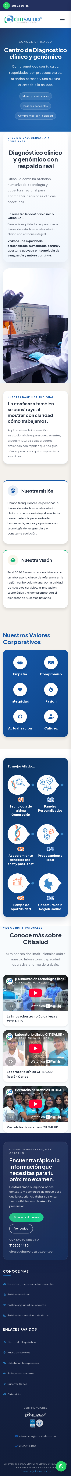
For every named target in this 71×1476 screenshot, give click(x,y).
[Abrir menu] (62, 19)
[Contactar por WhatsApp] (61, 1466)
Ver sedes (21, 1228)
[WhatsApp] (6, 5)
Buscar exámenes (26, 1217)
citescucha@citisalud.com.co (31, 1251)
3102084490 (19, 1245)
